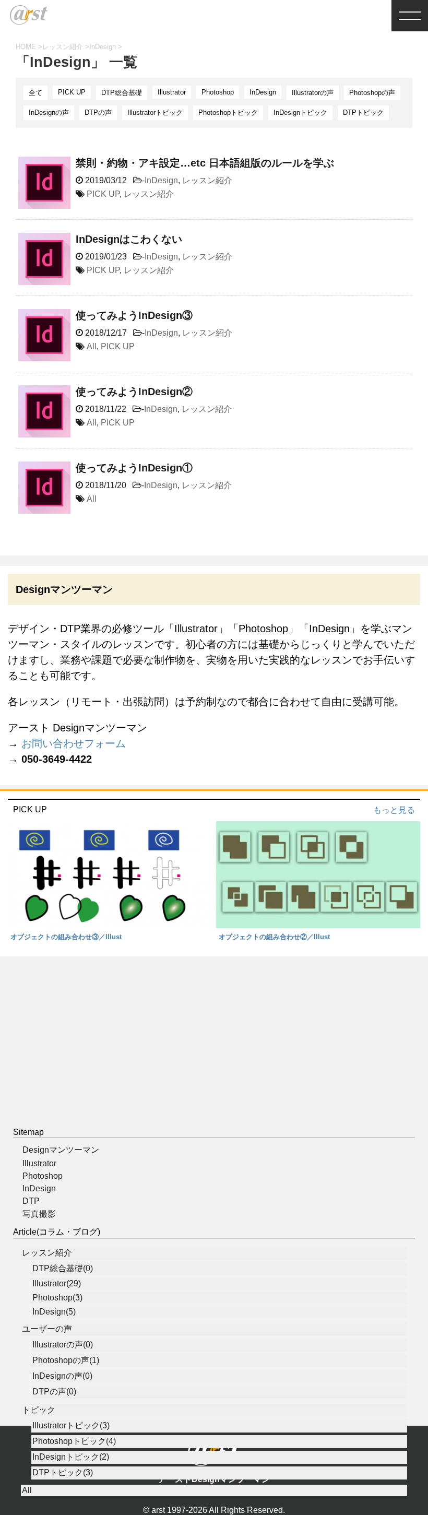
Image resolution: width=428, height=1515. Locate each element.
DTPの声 (98, 112)
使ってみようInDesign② (134, 391)
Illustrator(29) (56, 1283)
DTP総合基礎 (121, 93)
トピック (38, 1409)
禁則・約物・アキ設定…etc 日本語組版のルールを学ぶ (205, 163)
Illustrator (172, 92)
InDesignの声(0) (62, 1375)
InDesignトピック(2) (70, 1456)
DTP (31, 1201)
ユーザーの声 (47, 1328)
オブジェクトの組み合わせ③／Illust (66, 937)
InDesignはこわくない (129, 239)
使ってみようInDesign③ (134, 315)
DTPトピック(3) (62, 1472)
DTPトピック (363, 112)
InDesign (262, 92)
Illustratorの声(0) (62, 1344)
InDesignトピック (300, 112)
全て (35, 93)
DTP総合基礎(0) (62, 1268)
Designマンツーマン (60, 1149)
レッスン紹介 (207, 180)
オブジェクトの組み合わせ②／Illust (274, 937)
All (92, 346)
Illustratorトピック (155, 112)
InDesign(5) (54, 1311)
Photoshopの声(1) (65, 1360)
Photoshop (217, 92)
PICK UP (72, 92)
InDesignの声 (49, 112)
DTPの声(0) (54, 1391)
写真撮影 (39, 1214)
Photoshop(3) (57, 1297)
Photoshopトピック (228, 112)
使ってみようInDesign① (134, 468)
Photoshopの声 (372, 93)
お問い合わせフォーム (73, 743)
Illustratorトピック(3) (71, 1425)
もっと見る (394, 810)
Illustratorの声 (313, 93)
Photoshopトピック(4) (74, 1441)
